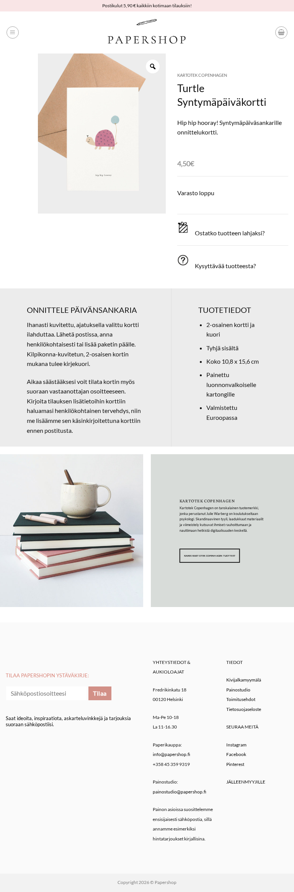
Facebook (236, 754)
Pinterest (235, 764)
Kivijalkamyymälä (243, 680)
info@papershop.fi (171, 754)
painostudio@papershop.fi (179, 792)
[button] (13, 32)
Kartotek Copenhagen (202, 75)
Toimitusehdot (240, 699)
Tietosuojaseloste (243, 709)
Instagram (236, 745)
